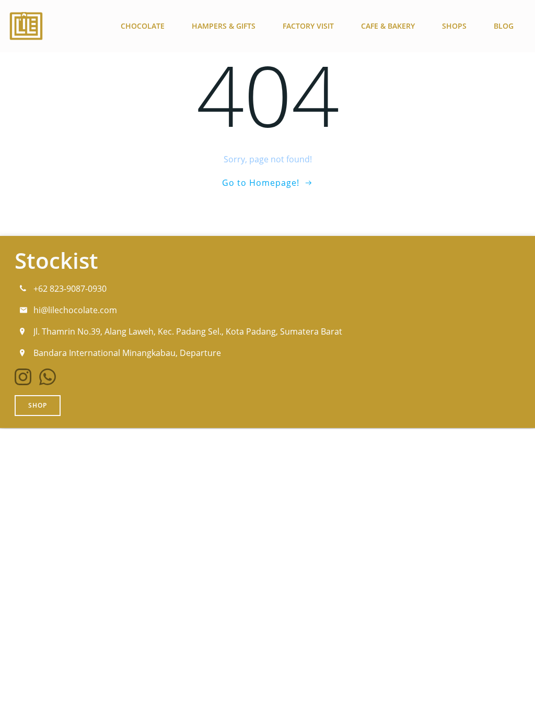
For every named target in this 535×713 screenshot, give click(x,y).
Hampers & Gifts (223, 26)
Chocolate (143, 26)
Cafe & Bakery (388, 26)
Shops (454, 26)
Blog (504, 26)
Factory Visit (308, 26)
